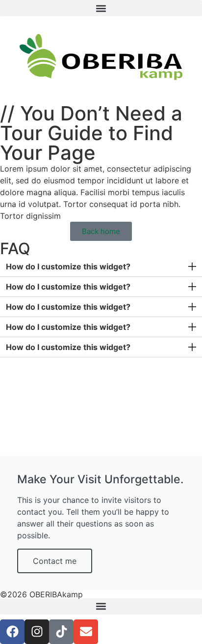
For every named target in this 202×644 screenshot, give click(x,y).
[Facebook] (12, 631)
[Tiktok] (61, 631)
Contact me (54, 561)
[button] (101, 8)
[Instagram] (37, 631)
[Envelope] (86, 631)
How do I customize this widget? (68, 266)
